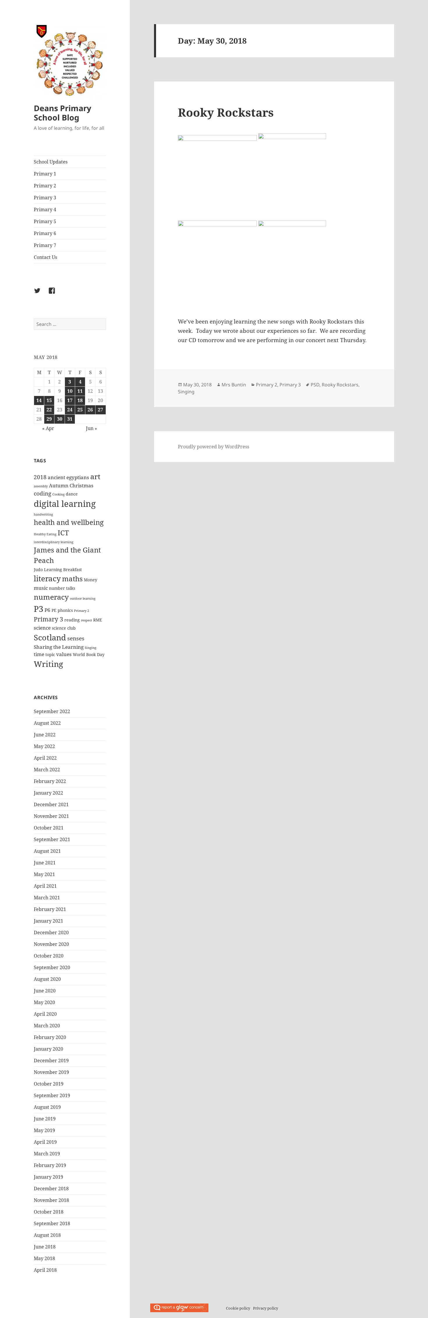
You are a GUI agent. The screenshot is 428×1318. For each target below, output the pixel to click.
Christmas (81, 485)
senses (75, 638)
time (39, 654)
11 (80, 391)
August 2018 (47, 1235)
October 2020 (48, 956)
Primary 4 (45, 209)
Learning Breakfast (63, 569)
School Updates (51, 162)
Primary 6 (45, 233)
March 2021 (47, 897)
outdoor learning (82, 598)
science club (64, 628)
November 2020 (51, 944)
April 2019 (45, 1142)
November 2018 (51, 1200)
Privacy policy (265, 1308)
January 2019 (48, 1177)
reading (72, 620)
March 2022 (47, 769)
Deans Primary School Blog (62, 113)
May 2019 (44, 1130)
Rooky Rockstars (226, 112)
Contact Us (45, 257)
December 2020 (51, 932)
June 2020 (45, 990)
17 (69, 400)
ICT (63, 532)
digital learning (65, 503)
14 (39, 400)
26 (90, 409)
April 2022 (45, 758)
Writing (48, 663)
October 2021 (48, 828)
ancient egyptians (68, 477)
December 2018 (51, 1188)
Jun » (91, 428)
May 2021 (44, 874)
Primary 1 (45, 173)
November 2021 (51, 816)
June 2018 (45, 1247)
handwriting (43, 514)
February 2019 (50, 1165)
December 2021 (51, 804)
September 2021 (52, 839)
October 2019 (48, 1084)
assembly (41, 486)
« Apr (48, 428)
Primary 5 (45, 221)
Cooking (58, 494)
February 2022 (50, 781)
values (64, 654)
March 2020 (47, 1025)
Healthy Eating (45, 534)
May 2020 (44, 1002)
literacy (47, 578)
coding (42, 493)
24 (69, 409)
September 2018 (52, 1223)
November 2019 (51, 1072)
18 (80, 400)
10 (69, 391)
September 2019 (52, 1095)
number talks (62, 588)
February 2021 (50, 909)
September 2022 (52, 711)
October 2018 (48, 1212)
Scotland (50, 637)
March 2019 (47, 1153)
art (95, 476)
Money (90, 579)
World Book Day (89, 654)
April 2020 (45, 1014)
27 (100, 409)
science (42, 627)
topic (50, 654)
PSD (315, 384)
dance (72, 494)
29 (49, 419)
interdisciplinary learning (53, 542)
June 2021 (45, 862)
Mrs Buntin (234, 384)
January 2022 (48, 793)
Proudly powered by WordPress (213, 446)
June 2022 (45, 734)
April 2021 (45, 886)
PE (54, 610)
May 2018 (44, 1258)
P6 (47, 610)
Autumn (58, 485)
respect (86, 620)
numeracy (51, 597)
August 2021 (47, 851)
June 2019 (45, 1118)
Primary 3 (45, 197)
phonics (65, 610)
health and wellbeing (69, 522)
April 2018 (45, 1270)
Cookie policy (238, 1308)
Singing (90, 648)
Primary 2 (45, 185)
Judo (38, 569)
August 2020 (47, 979)
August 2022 (47, 723)
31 (69, 419)
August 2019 (47, 1107)
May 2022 (44, 746)
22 (49, 409)
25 (80, 409)
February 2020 (50, 1037)
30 (59, 419)
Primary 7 (45, 245)
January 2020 (48, 1049)
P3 (38, 608)
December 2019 (51, 1060)
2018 (40, 477)
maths (72, 578)
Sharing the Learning (59, 647)
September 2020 (52, 967)
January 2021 (48, 921)
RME (97, 620)
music (41, 588)
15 (49, 400)
